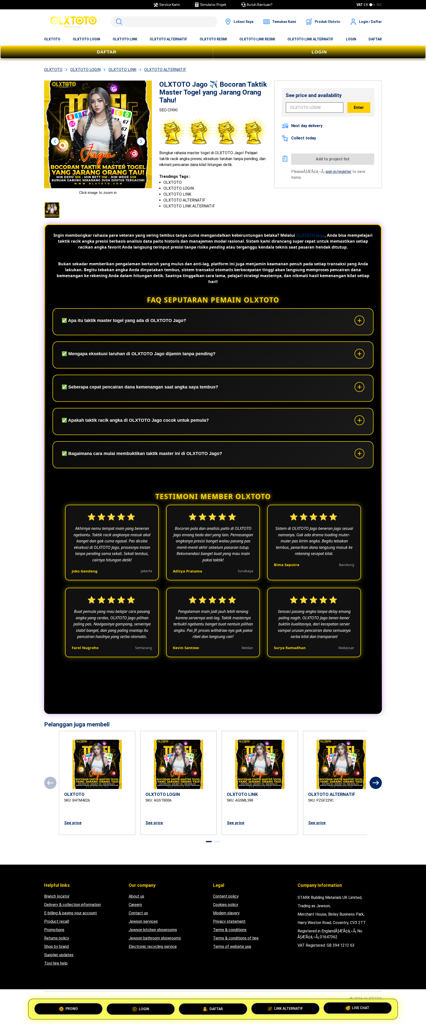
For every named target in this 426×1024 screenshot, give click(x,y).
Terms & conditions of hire (236, 938)
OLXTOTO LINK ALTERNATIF (310, 39)
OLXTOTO (52, 39)
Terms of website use (232, 946)
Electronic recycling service (153, 946)
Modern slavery (226, 913)
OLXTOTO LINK (125, 39)
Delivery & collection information (72, 904)
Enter (359, 107)
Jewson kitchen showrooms (153, 929)
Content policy (226, 896)
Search (118, 21)
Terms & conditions (230, 929)
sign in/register (338, 171)
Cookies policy (225, 904)
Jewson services (143, 921)
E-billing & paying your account (70, 913)
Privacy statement (229, 921)
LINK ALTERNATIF (288, 1007)
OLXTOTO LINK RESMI (257, 39)
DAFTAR (375, 39)
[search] (164, 21)
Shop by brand (56, 946)
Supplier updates (58, 955)
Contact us (138, 913)
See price (73, 823)
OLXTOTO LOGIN (86, 39)
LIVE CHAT (360, 1007)
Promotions (54, 929)
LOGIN (351, 39)
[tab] (209, 841)
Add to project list (333, 159)
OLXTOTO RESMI (213, 39)
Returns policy (56, 938)
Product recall (56, 921)
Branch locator (57, 896)
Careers (135, 904)
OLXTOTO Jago (310, 235)
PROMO (72, 1008)
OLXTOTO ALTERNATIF (168, 39)
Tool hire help (56, 963)
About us (136, 896)
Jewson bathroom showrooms (155, 938)
